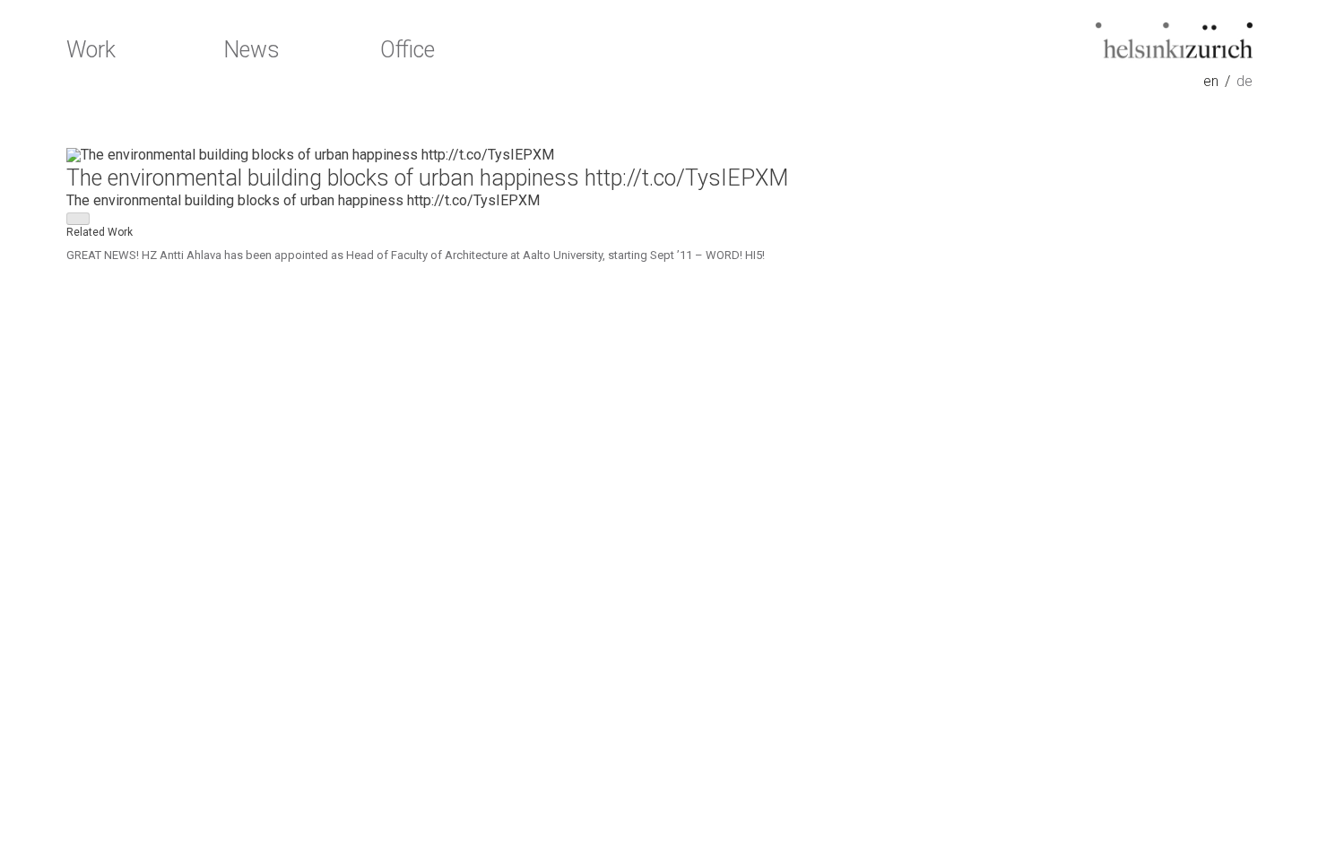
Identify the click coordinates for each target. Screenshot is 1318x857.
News (251, 50)
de (1244, 81)
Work (91, 50)
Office (407, 50)
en (1210, 81)
